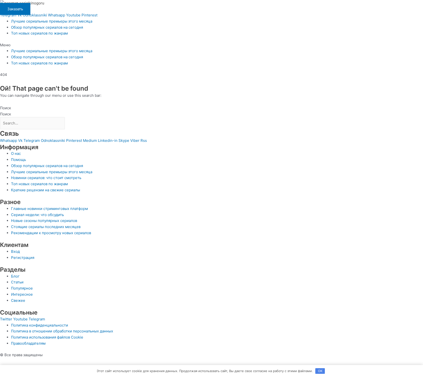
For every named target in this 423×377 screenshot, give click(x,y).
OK (320, 371)
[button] (211, 45)
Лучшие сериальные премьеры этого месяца (51, 21)
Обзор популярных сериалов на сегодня (47, 27)
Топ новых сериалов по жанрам (39, 33)
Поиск (5, 108)
